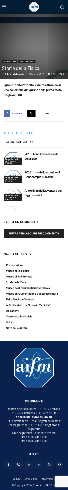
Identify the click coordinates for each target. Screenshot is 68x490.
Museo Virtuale (9, 61)
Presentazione (14, 265)
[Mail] (39, 464)
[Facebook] (8, 464)
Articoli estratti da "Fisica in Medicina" (12, 161)
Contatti (16, 478)
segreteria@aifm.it (49, 421)
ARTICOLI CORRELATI (18, 133)
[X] (49, 464)
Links (9, 322)
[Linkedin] (29, 464)
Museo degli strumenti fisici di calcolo (28, 287)
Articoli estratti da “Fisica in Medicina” (28, 305)
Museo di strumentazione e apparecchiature (32, 293)
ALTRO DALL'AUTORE (20, 141)
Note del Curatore (17, 327)
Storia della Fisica (26, 61)
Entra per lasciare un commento (34, 233)
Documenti (12, 310)
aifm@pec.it (21, 421)
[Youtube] (59, 464)
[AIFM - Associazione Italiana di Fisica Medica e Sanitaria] (34, 7)
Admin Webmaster (15, 74)
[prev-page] (6, 208)
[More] (47, 113)
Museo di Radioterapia (19, 276)
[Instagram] (18, 464)
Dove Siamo (31, 478)
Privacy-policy (48, 478)
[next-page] (12, 208)
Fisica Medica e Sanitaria (20, 299)
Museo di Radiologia (17, 270)
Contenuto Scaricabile (19, 316)
